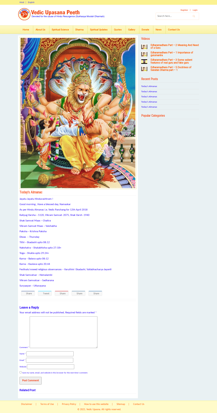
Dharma (79, 29)
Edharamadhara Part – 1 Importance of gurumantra (172, 54)
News (159, 29)
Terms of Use (47, 404)
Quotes (118, 29)
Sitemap (121, 404)
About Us (40, 29)
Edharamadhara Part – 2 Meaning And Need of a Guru (175, 46)
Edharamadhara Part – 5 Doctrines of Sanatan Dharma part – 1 (171, 69)
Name (23, 354)
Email (22, 360)
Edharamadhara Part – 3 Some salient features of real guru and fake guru (171, 61)
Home (26, 29)
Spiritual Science (60, 29)
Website (23, 367)
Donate (145, 29)
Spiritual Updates (99, 29)
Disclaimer (26, 404)
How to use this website (96, 404)
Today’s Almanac (149, 86)
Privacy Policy (69, 404)
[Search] (194, 16)
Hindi (22, 2)
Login (195, 10)
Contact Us (174, 29)
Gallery (131, 29)
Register (184, 10)
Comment (24, 347)
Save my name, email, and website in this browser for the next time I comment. (55, 373)
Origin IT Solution (131, 409)
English (31, 2)
